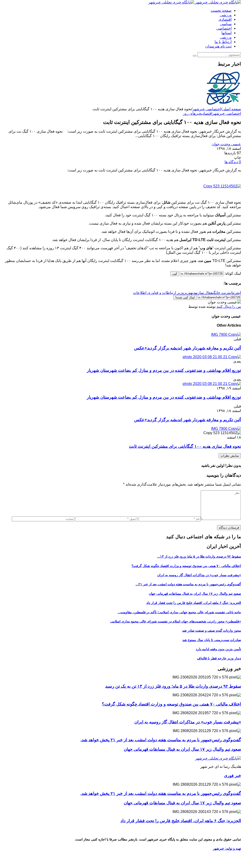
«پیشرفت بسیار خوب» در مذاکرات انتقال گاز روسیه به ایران (199, 575)
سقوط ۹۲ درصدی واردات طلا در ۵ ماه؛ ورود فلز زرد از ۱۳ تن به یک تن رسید (173, 686)
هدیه (194, 293)
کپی (174, 273)
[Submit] (195, 55)
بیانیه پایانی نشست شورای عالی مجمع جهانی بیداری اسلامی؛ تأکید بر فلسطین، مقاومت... (179, 612)
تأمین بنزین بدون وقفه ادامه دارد (218, 649)
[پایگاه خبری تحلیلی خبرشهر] (194, 2)
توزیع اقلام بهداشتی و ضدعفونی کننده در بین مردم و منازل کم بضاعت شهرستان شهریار (164, 370)
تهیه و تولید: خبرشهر (227, 848)
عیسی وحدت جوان (226, 144)
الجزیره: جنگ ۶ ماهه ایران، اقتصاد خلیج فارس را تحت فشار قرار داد (193, 603)
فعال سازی (205, 293)
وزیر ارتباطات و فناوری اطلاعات (158, 293)
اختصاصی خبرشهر (206, 109)
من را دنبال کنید (229, 307)
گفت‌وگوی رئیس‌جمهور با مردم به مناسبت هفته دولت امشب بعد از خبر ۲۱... (188, 584)
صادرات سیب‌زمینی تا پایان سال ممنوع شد (211, 640)
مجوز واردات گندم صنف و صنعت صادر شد (211, 630)
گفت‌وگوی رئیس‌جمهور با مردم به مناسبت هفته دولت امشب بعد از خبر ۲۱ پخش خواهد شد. (160, 739)
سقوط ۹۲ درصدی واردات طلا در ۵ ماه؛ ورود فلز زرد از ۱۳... (199, 556)
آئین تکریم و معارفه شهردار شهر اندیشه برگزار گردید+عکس (187, 348)
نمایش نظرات (230, 455)
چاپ (237, 157)
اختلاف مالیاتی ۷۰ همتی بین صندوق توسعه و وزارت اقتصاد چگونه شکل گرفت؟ (186, 566)
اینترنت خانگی (223, 293)
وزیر (187, 293)
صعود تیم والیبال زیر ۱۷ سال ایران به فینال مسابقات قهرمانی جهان (195, 593)
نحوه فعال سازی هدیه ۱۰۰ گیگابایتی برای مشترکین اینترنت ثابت (185, 446)
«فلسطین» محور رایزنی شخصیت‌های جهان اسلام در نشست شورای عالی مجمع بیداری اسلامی (175, 621)
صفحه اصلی (231, 109)
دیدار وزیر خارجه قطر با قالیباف (219, 658)
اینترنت (237, 293)
